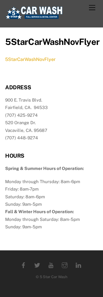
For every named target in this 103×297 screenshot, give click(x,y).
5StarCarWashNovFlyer (30, 59)
